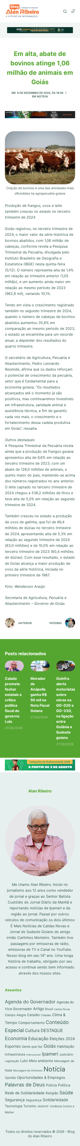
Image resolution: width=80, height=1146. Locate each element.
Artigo (38, 1008)
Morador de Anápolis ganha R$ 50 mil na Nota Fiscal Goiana (39, 694)
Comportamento (31, 1023)
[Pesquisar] (65, 11)
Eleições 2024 (62, 1038)
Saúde (66, 1092)
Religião (52, 1093)
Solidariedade (55, 1099)
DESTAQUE (52, 1030)
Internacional (33, 1054)
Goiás (50, 1046)
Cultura (32, 1030)
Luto (24, 1060)
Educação (38, 1038)
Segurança (15, 1099)
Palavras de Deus (25, 1085)
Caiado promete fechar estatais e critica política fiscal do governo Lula (13, 700)
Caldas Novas (62, 1009)
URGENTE (43, 1106)
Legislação (12, 1061)
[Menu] (73, 11)
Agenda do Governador (30, 1001)
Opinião (10, 1077)
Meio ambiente (41, 1061)
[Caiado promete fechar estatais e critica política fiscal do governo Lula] (14, 666)
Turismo (29, 1106)
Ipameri (50, 1054)
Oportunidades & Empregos (41, 1077)
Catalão (33, 1015)
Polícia (51, 1085)
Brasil (49, 1009)
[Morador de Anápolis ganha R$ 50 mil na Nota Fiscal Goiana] (40, 666)
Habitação (65, 1046)
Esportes (13, 1046)
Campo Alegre (15, 1015)
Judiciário (66, 1054)
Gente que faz (32, 1046)
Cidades (46, 1015)
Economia (16, 1038)
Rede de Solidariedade (24, 1093)
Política (64, 1085)
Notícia (42, 96)
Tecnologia (13, 1106)
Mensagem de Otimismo (27, 1070)
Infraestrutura (15, 1054)
